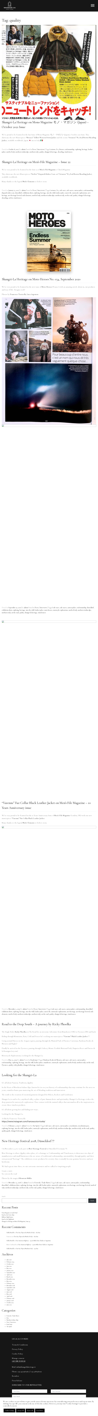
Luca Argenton (32, 294)
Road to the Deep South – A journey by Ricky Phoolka (36, 1024)
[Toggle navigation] (92, 5)
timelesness (68, 152)
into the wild (51, 193)
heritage (84, 149)
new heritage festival (15, 195)
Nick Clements (28, 181)
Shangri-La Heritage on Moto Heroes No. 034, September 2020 (41, 279)
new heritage (71, 1012)
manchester (47, 1062)
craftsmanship (69, 149)
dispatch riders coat (8, 193)
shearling (61, 152)
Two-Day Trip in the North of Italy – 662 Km (28, 1232)
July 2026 (9, 1260)
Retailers (15, 1376)
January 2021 (10, 1270)
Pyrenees (5, 1065)
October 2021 (10, 1264)
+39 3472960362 (23, 1371)
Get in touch (18, 1361)
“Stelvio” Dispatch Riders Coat (43, 174)
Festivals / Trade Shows (42, 1183)
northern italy (34, 152)
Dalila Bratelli (10, 1232)
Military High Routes (7, 1217)
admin (23, 149)
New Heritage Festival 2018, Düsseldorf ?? (28, 1141)
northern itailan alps (22, 152)
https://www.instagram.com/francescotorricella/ (23, 1121)
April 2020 (9, 1275)
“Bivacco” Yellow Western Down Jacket (41, 137)
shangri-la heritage (51, 152)
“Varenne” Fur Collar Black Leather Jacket (28, 818)
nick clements (26, 195)
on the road (68, 195)
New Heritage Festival (37, 1149)
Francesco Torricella (18, 294)
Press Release (17, 1380)
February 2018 (10, 1298)
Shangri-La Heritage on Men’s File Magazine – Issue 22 (36, 162)
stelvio (11, 198)
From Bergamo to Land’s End (9, 1213)
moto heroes (48, 610)
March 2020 (10, 1277)
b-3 (58, 149)
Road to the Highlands (8, 1219)
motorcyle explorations (79, 193)
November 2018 (11, 1285)
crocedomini (73, 1126)
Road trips (33, 1060)
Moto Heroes (47, 287)
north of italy (10, 152)
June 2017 (9, 1305)
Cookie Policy (17, 1354)
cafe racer (63, 190)
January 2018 (10, 1300)
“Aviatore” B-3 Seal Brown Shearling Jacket (75, 174)
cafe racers (70, 190)
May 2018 (9, 1294)
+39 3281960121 (36, 1371)
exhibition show (28, 193)
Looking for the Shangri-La (19, 1075)
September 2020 (11, 1272)
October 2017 (10, 1302)
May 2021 (9, 1268)
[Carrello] (85, 5)
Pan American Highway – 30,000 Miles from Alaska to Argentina (33, 1240)
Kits (8, 1318)
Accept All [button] (20, 1410)
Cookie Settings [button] (9, 1410)
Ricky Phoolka (20, 1032)
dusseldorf (18, 193)
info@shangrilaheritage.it (26, 1367)
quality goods (6, 1131)
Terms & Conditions (20, 1345)
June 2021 (9, 1266)
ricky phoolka (18, 1065)
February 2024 (10, 1262)
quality (41, 152)
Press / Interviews (38, 149)
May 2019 (9, 1281)
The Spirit (36, 1126)
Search (3, 1196)
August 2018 (10, 1290)
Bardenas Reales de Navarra (53, 1060)
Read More (39, 1410)
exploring (78, 149)
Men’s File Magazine (48, 169)
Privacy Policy (17, 1349)
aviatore (53, 149)
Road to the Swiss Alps (8, 1215)
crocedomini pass (83, 1126)
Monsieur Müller (25, 1178)
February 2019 (10, 1283)
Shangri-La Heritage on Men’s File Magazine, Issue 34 (16, 1221)
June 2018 (9, 1292)
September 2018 (11, 1287)
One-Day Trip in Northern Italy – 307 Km (27, 1248)
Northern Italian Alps (12, 1320)
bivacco (61, 149)
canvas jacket (78, 190)
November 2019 (11, 1279)
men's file (68, 193)
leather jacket (60, 193)
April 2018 (9, 1296)
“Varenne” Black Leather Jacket (75, 1036)
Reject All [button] (30, 1410)
